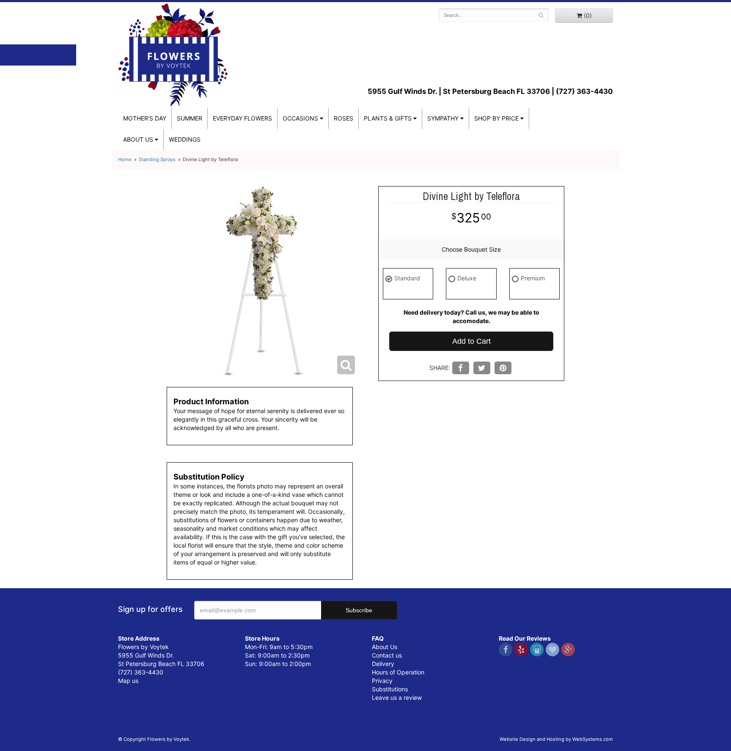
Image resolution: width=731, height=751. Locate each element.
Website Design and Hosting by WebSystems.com (556, 739)
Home (125, 159)
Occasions (300, 118)
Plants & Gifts (388, 118)
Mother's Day (144, 118)
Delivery (383, 663)
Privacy (382, 680)
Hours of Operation (398, 672)
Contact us (387, 655)
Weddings (185, 139)
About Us (384, 646)
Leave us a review (397, 697)
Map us (128, 680)
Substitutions (390, 689)
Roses (343, 118)
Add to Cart (471, 341)
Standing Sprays (157, 159)
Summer (189, 118)
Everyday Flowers (242, 118)
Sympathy (443, 118)
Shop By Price (496, 118)
